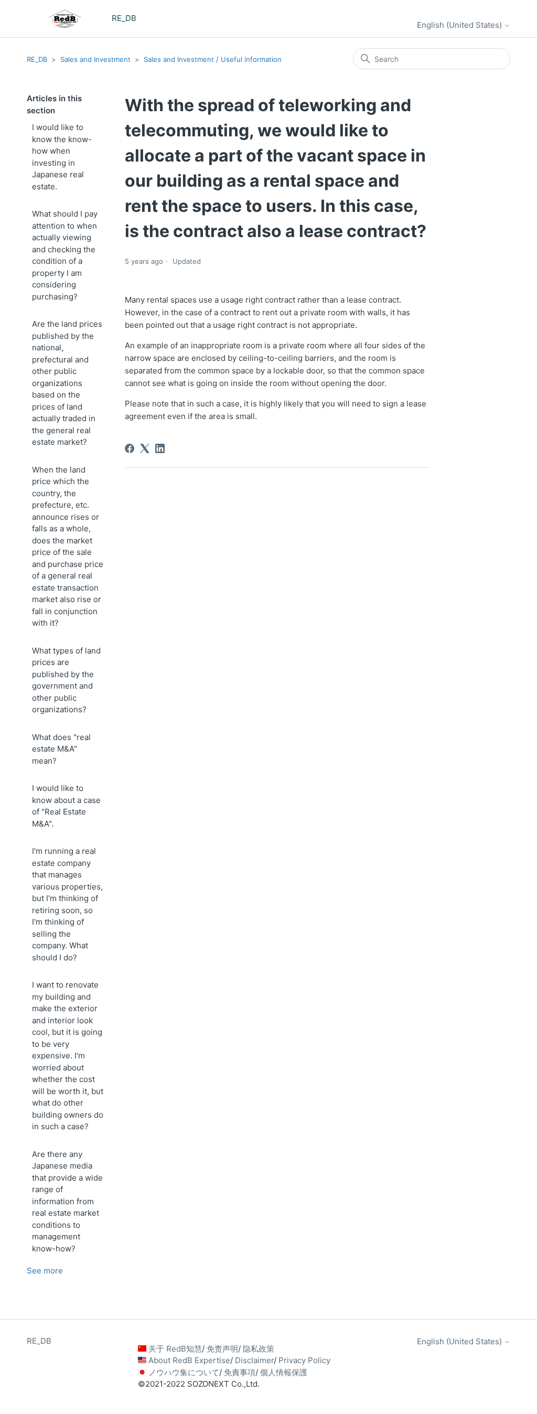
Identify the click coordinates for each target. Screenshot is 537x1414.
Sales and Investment (95, 59)
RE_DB (37, 59)
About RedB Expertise (189, 1360)
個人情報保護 (283, 1372)
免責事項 (239, 1372)
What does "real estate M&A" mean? (61, 749)
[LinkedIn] (160, 448)
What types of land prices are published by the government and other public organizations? (66, 680)
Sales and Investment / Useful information (213, 59)
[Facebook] (129, 448)
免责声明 (222, 1349)
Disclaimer (254, 1360)
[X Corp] (144, 448)
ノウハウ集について (183, 1372)
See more (45, 1271)
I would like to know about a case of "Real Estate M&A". (66, 806)
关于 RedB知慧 (175, 1349)
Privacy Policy (304, 1360)
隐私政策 (258, 1349)
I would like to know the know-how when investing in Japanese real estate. (62, 156)
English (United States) (460, 24)
